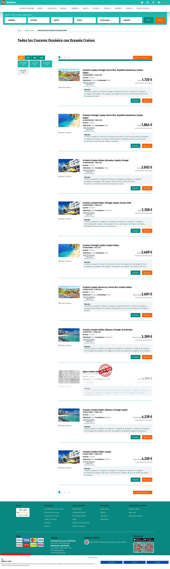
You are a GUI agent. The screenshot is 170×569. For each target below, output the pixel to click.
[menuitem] (142, 2)
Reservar (147, 100)
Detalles (135, 100)
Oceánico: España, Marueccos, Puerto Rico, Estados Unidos (107, 287)
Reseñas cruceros (134, 509)
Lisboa (93, 125)
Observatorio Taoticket (135, 516)
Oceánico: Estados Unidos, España (97, 451)
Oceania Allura (88, 289)
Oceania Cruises (29, 30)
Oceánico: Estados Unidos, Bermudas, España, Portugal (105, 160)
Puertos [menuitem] (128, 8)
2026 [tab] (21, 58)
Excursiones (47, 523)
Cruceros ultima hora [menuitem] (26, 8)
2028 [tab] (34, 58)
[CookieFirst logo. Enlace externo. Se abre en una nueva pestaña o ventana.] (2, 559)
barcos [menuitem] (85, 8)
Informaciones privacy (79, 512)
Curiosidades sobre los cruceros (53, 509)
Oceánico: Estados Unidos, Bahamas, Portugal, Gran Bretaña (107, 329)
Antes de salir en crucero (51, 512)
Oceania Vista (87, 332)
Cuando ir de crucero (50, 519)
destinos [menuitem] (96, 8)
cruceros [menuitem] (63, 8)
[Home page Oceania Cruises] (89, 84)
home (19, 30)
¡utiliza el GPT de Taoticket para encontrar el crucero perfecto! (108, 542)
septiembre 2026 (23, 64)
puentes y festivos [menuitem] (143, 8)
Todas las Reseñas (23, 515)
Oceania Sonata (88, 412)
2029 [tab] (41, 58)
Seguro (75, 519)
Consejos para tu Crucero (51, 516)
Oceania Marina (88, 75)
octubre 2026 (35, 64)
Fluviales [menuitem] (107, 8)
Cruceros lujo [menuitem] (52, 8)
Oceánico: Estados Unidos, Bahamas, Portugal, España (105, 410)
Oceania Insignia (88, 120)
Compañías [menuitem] (74, 8)
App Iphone (104, 516)
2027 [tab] (28, 58)
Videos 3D (47, 526)
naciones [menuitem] (118, 8)
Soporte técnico (77, 509)
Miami (93, 168)
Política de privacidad (93, 557)
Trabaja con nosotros (79, 526)
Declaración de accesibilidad (81, 523)
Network (103, 512)
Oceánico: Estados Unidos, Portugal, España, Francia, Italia (107, 203)
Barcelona (94, 80)
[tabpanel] (35, 68)
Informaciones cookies (79, 516)
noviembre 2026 (46, 64)
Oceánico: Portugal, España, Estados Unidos (101, 245)
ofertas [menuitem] (39, 8)
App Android (104, 519)
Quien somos (104, 509)
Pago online (132, 512)
